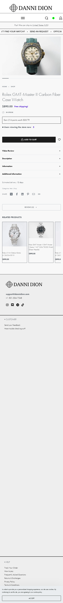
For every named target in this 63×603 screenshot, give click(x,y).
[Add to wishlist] (59, 140)
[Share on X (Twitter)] (11, 194)
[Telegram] (17, 304)
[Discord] (12, 304)
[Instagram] (7, 304)
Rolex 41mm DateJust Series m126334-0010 (11, 254)
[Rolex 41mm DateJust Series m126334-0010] (14, 234)
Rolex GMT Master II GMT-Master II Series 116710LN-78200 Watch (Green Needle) (41, 247)
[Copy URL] (39, 194)
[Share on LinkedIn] (22, 194)
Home (4, 86)
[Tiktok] (22, 304)
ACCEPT (31, 598)
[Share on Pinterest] (28, 194)
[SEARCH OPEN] (46, 18)
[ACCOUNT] (60, 18)
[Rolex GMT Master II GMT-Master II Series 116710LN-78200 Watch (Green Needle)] (41, 230)
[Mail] (33, 194)
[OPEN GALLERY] (31, 56)
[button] (31, 207)
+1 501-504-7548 (14, 297)
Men (11, 188)
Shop (13, 86)
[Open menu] (23, 18)
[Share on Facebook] (17, 194)
